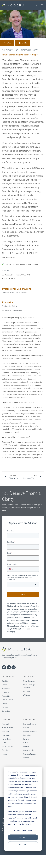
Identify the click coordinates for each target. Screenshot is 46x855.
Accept (23, 837)
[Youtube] (14, 667)
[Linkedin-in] (9, 667)
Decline (23, 844)
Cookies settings (23, 830)
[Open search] (37, 5)
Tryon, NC (6, 270)
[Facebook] (4, 667)
